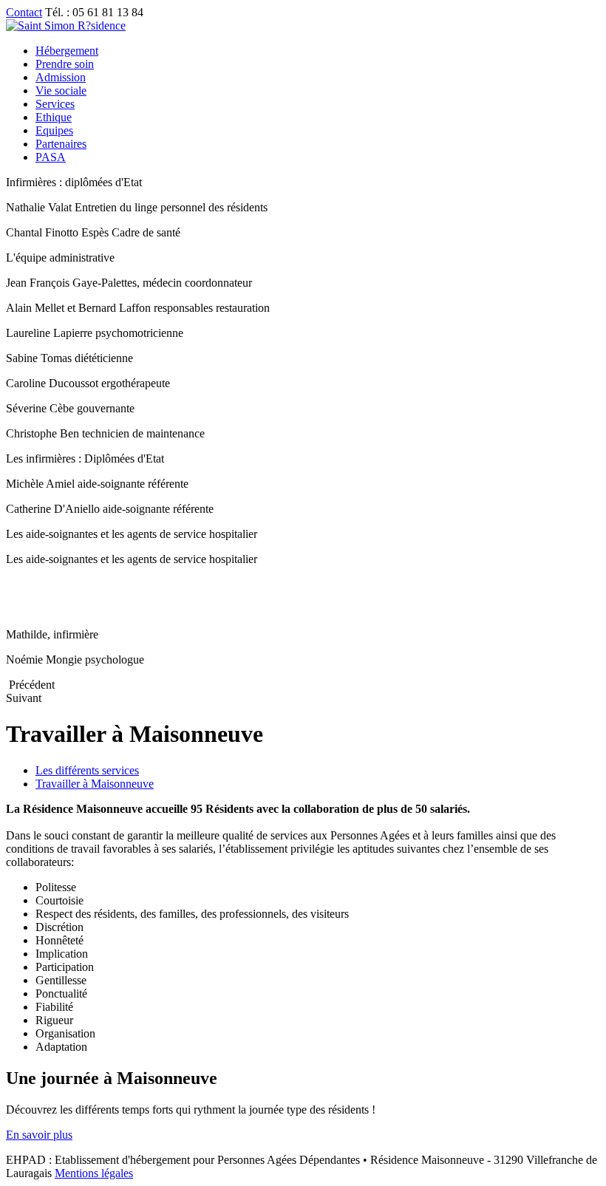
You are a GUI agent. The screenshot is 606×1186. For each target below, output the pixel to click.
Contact (24, 12)
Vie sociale (60, 90)
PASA (50, 157)
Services (55, 104)
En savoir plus (39, 1134)
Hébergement (66, 50)
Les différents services (87, 770)
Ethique (53, 117)
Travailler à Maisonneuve (94, 783)
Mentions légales (94, 1173)
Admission (60, 77)
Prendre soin (64, 64)
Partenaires (60, 143)
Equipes (54, 130)
